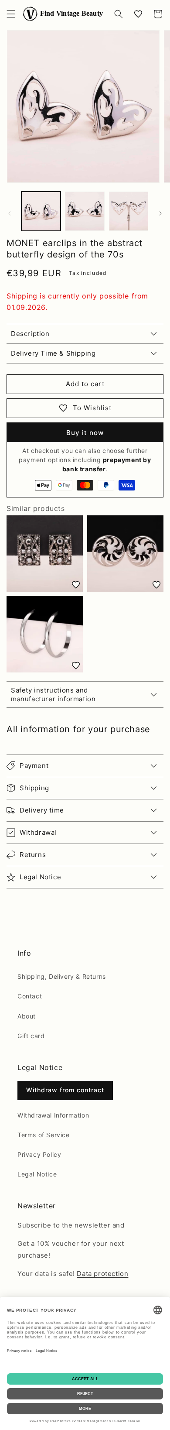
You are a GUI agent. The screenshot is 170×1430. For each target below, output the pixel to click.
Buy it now (85, 433)
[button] (10, 14)
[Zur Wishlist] (75, 584)
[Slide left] (9, 213)
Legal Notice (37, 1174)
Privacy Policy (39, 1154)
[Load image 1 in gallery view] (41, 211)
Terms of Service (43, 1135)
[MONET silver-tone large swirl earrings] (125, 553)
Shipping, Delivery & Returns (61, 976)
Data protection (102, 1273)
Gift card (30, 1035)
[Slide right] (160, 213)
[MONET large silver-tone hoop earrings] (45, 634)
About (26, 1016)
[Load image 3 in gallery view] (128, 211)
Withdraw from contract (65, 1090)
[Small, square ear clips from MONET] (45, 553)
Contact (29, 996)
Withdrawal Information (53, 1115)
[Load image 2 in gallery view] (84, 211)
